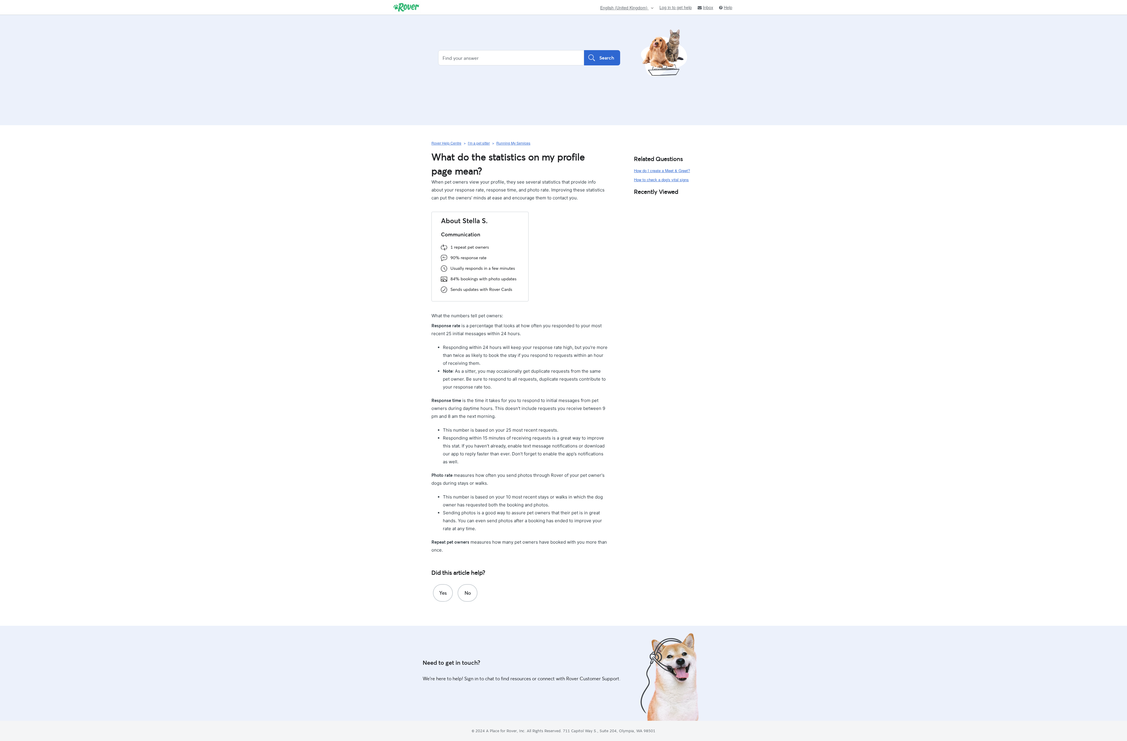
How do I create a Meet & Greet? (662, 170)
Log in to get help (675, 7)
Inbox (708, 7)
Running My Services (513, 142)
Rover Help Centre (446, 142)
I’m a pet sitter (479, 142)
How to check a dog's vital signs (661, 179)
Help (728, 7)
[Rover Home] (406, 7)
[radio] (443, 593)
